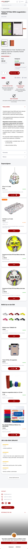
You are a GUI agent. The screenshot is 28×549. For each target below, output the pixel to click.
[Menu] (26, 1)
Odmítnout (18, 546)
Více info (24, 540)
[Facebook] (2, 503)
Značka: (4, 16)
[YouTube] (9, 503)
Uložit (4, 77)
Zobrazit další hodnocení (14, 477)
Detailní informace (5, 56)
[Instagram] (6, 503)
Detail (14, 230)
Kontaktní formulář (7, 507)
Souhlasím (14, 542)
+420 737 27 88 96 (7, 496)
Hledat (25, 5)
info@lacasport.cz (7, 494)
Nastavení (11, 547)
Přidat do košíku (13, 72)
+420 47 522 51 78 (7, 499)
